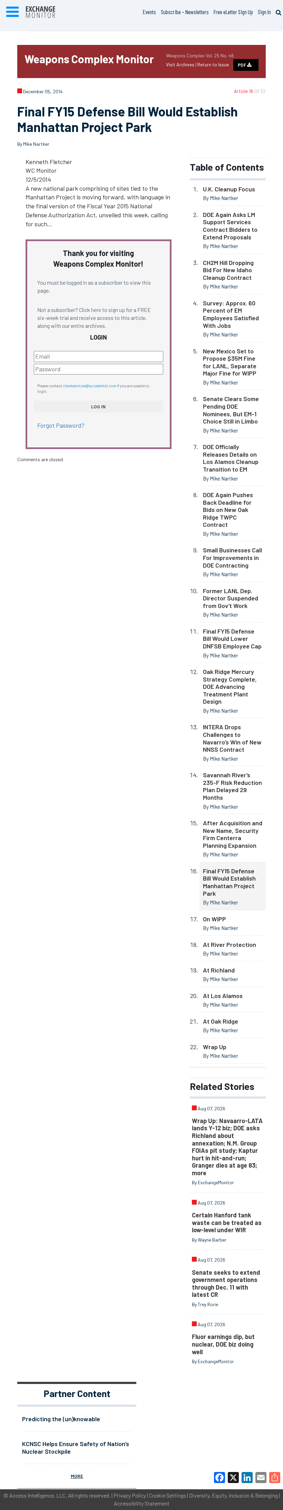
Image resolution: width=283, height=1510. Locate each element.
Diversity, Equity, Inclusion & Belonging (233, 1495)
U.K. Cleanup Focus (229, 189)
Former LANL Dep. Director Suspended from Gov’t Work (230, 598)
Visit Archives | (181, 64)
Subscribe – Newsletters (185, 11)
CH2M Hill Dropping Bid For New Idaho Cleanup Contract (228, 270)
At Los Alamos (223, 995)
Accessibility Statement (141, 1503)
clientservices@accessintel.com (89, 385)
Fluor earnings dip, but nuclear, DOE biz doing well (223, 1344)
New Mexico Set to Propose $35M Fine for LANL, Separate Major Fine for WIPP (229, 362)
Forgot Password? (61, 425)
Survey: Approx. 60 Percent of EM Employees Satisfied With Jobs (231, 314)
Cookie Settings (167, 1495)
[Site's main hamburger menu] (12, 12)
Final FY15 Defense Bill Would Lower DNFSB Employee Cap (232, 638)
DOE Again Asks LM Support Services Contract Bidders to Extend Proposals (230, 226)
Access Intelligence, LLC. (38, 1495)
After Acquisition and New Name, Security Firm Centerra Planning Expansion (232, 834)
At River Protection (229, 944)
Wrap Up (214, 1047)
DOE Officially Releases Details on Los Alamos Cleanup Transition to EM (230, 458)
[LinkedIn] (247, 1477)
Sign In (264, 11)
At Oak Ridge (220, 1021)
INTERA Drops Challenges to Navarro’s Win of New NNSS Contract (232, 738)
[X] (233, 1477)
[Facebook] (219, 1477)
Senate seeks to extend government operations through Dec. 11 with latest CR (226, 1284)
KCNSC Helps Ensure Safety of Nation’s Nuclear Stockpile (75, 1447)
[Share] (275, 1477)
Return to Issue (213, 64)
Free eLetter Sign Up (233, 11)
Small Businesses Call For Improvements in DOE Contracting (232, 557)
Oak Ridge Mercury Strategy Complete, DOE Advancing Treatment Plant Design (230, 686)
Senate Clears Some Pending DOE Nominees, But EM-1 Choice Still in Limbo (231, 410)
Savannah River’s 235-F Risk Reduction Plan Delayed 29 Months (232, 786)
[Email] (261, 1477)
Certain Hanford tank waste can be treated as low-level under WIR (227, 1222)
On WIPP (214, 919)
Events (149, 11)
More (77, 1476)
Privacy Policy (130, 1495)
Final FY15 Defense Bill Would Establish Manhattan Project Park (229, 882)
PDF (242, 65)
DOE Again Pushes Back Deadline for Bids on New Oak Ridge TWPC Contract (228, 509)
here (96, 309)
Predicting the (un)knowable (61, 1419)
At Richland (219, 970)
